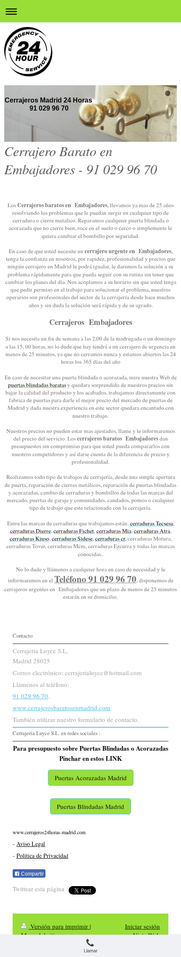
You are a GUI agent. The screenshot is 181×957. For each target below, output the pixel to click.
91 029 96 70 (30, 696)
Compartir (32, 874)
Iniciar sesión (142, 926)
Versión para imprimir (59, 926)
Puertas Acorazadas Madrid (91, 777)
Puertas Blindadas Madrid (90, 806)
